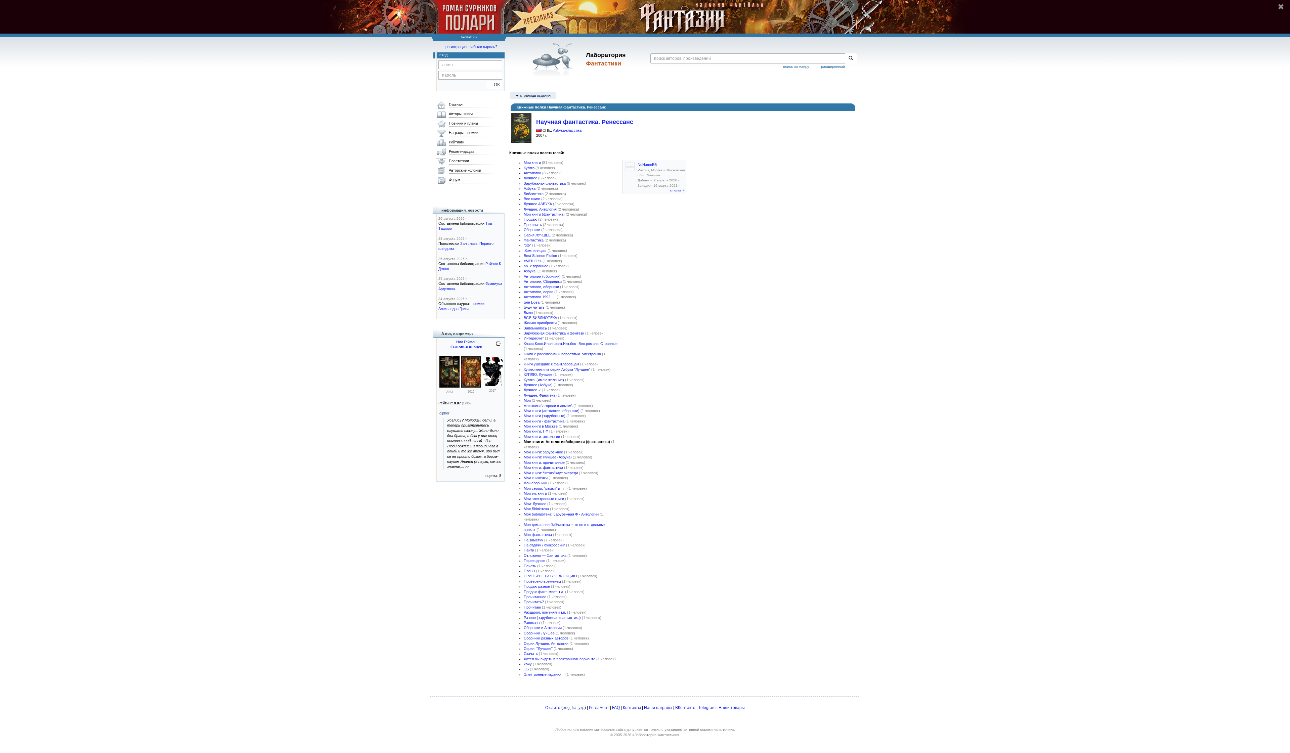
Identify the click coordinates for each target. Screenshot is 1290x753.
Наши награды (658, 707)
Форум (454, 180)
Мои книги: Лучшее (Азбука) (548, 457)
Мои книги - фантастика (544, 421)
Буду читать (534, 307)
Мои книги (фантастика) (544, 214)
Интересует (534, 338)
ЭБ (526, 669)
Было (528, 313)
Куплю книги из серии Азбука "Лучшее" (557, 369)
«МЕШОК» (533, 261)
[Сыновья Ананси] (449, 386)
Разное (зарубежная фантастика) (552, 618)
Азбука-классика (567, 130)
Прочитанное (535, 597)
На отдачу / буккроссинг (544, 545)
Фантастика (534, 240)
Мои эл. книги (535, 493)
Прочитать (533, 225)
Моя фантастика (538, 535)
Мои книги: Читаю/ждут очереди (551, 473)
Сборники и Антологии (543, 628)
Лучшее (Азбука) (538, 385)
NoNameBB (647, 165)
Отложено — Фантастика (545, 555)
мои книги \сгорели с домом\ (548, 406)
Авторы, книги (461, 114)
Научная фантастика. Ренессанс (584, 122)
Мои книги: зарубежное (543, 452)
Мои (527, 400)
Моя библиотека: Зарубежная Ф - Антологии (561, 514)
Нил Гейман (466, 342)
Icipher (443, 413)
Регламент (599, 707)
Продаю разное (537, 586)
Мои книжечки (536, 478)
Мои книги (532, 163)
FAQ (616, 707)
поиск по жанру (796, 66)
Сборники (532, 230)
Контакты (632, 707)
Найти (529, 550)
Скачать (531, 654)
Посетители (459, 161)
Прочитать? (534, 602)
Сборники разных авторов (546, 638)
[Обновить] (498, 346)
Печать (530, 566)
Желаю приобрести (540, 323)
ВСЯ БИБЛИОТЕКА (540, 318)
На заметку (533, 540)
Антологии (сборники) (542, 276)
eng (566, 707)
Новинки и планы (463, 123)
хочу (528, 664)
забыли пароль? (483, 47)
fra (574, 707)
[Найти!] (851, 58)
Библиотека (534, 194)
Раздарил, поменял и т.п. (545, 612)
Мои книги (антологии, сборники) (551, 411)
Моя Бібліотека (536, 509)
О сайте (552, 707)
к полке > (677, 190)
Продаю (530, 219)
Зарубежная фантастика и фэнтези (554, 333)
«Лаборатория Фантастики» (655, 735)
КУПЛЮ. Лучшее (538, 374)
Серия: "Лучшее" (538, 649)
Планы (529, 571)
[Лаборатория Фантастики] (553, 59)
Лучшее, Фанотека (539, 395)
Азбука (529, 188)
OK (494, 84)
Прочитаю (532, 607)
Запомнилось (535, 328)
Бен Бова (532, 302)
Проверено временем (542, 581)
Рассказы (532, 623)
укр (581, 707)
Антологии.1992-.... (540, 297)
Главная (456, 104)
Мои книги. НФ (536, 431)
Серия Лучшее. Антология (546, 643)
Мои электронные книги (544, 499)
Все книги (532, 199)
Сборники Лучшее (539, 633)
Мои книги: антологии (542, 437)
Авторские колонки (465, 170)
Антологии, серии (538, 292)
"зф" (527, 245)
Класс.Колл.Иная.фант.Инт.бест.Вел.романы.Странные (570, 344)
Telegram (707, 707)
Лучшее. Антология (540, 209)
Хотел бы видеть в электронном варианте (559, 659)
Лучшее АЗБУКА (538, 204)
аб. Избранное (536, 266)
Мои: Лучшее (535, 504)
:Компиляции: (535, 251)
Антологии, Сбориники (543, 281)
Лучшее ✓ (532, 390)
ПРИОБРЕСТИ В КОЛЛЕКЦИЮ (550, 576)
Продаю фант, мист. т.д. (544, 592)
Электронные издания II (544, 674)
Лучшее (530, 178)
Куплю (529, 168)
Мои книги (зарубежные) (544, 416)
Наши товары (732, 707)
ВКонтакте (685, 707)
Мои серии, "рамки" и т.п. (545, 488)
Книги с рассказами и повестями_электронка (562, 354)
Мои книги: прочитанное (544, 462)
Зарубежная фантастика (545, 183)
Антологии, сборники (541, 287)
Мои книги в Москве (541, 426)
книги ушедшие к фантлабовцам (551, 364)
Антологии (532, 173)
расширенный (833, 66)
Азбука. (530, 271)
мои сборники (535, 483)
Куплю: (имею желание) (544, 380)
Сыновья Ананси (466, 347)
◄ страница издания (533, 95)
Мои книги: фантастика (543, 468)
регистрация (456, 47)
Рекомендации (461, 151)
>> (467, 466)
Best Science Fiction (540, 256)
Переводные (534, 561)
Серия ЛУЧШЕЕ (537, 235)
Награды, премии (463, 133)
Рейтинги (456, 142)
